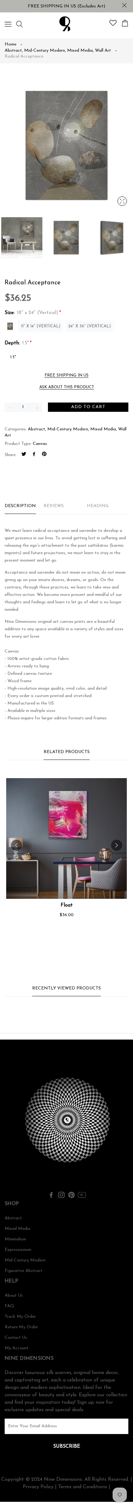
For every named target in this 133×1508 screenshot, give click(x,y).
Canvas (40, 444)
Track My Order (20, 1316)
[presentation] (16, 845)
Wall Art (103, 50)
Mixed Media (80, 50)
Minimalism (15, 1239)
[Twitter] (23, 455)
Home (10, 44)
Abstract (14, 50)
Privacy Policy (38, 1486)
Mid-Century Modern (45, 50)
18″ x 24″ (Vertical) (10, 326)
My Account (16, 1348)
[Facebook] (34, 455)
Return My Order (21, 1327)
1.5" (13, 357)
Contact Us (16, 1337)
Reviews (54, 506)
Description (20, 506)
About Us (14, 1295)
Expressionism (18, 1249)
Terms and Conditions (82, 1486)
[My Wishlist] (113, 24)
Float (67, 905)
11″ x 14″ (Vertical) (40, 326)
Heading (98, 506)
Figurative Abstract (24, 1271)
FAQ (9, 1306)
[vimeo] (44, 455)
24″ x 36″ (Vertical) (89, 326)
